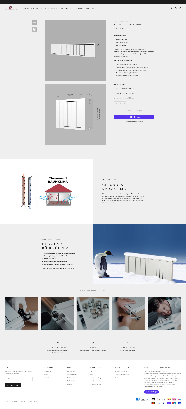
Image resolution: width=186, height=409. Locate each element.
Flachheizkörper (20, 16)
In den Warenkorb (134, 111)
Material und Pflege (96, 378)
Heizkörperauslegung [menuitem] (74, 8)
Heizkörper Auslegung (96, 381)
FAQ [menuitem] (92, 8)
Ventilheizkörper (72, 374)
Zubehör (69, 384)
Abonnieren (12, 385)
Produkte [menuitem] (40, 8)
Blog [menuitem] (88, 8)
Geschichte (47, 371)
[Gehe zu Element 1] (34, 22)
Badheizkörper (71, 381)
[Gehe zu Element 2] (34, 29)
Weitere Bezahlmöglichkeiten (134, 121)
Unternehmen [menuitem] (28, 8)
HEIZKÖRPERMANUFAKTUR (153, 387)
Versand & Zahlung (95, 384)
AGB (116, 378)
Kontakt (46, 378)
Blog (91, 374)
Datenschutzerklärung (122, 374)
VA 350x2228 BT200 (34, 16)
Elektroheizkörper (72, 378)
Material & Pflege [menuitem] (55, 8)
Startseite (8, 16)
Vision (46, 374)
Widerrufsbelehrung (121, 371)
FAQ (91, 371)
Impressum (118, 381)
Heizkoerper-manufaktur (125, 21)
